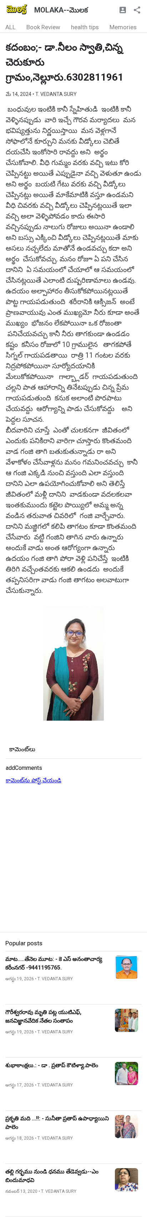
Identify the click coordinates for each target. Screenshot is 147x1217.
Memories (123, 27)
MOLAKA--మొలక (61, 10)
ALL (10, 27)
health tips (85, 27)
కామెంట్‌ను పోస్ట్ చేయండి (33, 780)
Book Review (43, 27)
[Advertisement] (73, 858)
